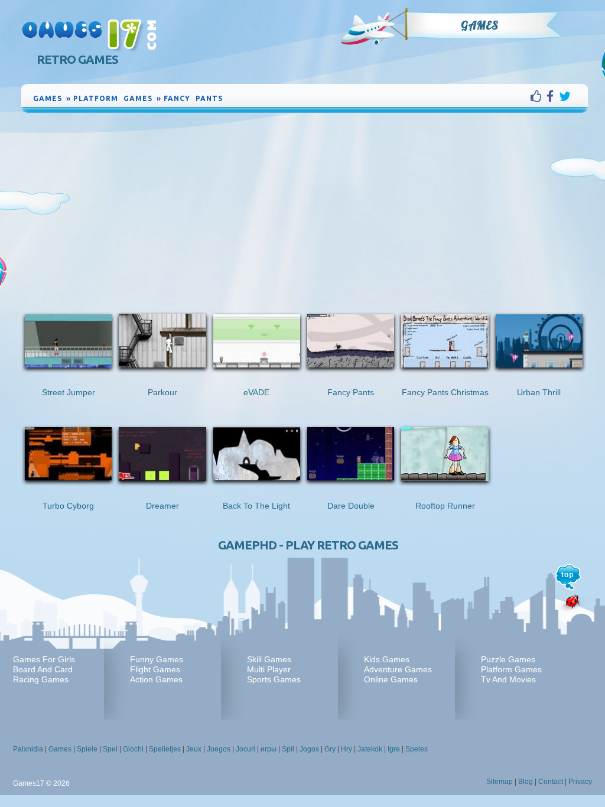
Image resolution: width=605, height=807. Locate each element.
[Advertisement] (304, 204)
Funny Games (156, 659)
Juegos (218, 749)
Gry (330, 749)
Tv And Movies (508, 679)
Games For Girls (44, 659)
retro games (77, 59)
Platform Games (511, 669)
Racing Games (41, 679)
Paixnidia (28, 749)
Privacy (580, 781)
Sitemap (499, 781)
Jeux (193, 749)
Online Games (391, 679)
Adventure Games (398, 669)
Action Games (156, 679)
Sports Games (274, 679)
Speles (416, 749)
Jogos (309, 749)
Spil (288, 749)
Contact (550, 781)
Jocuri (245, 749)
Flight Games (155, 669)
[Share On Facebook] (553, 96)
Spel (110, 749)
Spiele (87, 749)
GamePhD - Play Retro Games (308, 545)
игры (269, 749)
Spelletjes (165, 749)
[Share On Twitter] (565, 96)
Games (480, 25)
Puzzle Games (508, 659)
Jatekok (369, 749)
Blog (525, 781)
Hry (346, 749)
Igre (394, 749)
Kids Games (386, 659)
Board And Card (43, 669)
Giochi (133, 749)
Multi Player (269, 669)
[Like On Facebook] (539, 96)
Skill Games (269, 659)
